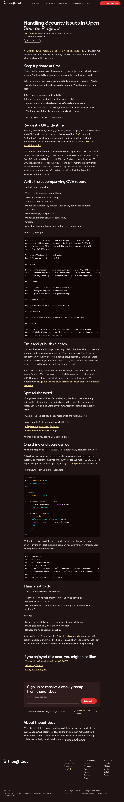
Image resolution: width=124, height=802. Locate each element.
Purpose (87, 766)
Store (86, 778)
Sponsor (87, 775)
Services (35, 3)
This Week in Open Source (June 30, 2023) (46, 661)
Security (28, 37)
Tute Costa (28, 33)
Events (86, 772)
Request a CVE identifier (44, 125)
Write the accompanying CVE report (55, 181)
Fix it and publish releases (45, 344)
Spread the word (38, 393)
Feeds (106, 775)
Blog (88, 3)
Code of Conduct (70, 793)
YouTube (107, 769)
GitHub (107, 766)
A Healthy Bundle (34, 665)
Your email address (37, 697)
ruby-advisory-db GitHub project (42, 431)
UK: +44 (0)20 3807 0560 (91, 791)
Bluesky (107, 763)
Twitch (106, 772)
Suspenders (78, 464)
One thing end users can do (47, 444)
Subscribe (88, 701)
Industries (48, 3)
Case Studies (64, 3)
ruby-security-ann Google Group (42, 426)
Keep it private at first (42, 66)
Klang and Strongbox (36, 670)
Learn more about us (74, 739)
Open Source (39, 37)
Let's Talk (67, 769)
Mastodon (108, 760)
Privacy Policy (102, 793)
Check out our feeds (84, 711)
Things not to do (37, 586)
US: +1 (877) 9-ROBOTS (72, 791)
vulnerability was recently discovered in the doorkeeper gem (56, 51)
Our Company (89, 760)
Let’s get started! (110, 3)
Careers (87, 763)
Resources (76, 3)
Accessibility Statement (86, 793)
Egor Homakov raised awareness (73, 636)
